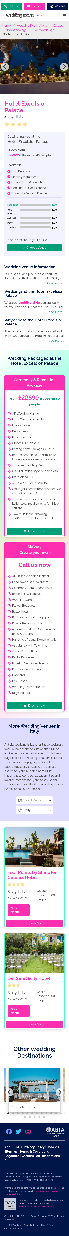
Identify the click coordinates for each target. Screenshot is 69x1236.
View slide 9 (46, 1113)
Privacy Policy (34, 1147)
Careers (28, 1156)
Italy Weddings (16, 30)
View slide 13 (25, 1117)
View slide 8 (42, 1113)
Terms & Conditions (34, 1151)
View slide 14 (30, 1117)
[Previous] (5, 67)
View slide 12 (61, 1113)
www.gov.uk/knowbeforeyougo (37, 1206)
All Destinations (48, 1156)
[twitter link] (19, 1132)
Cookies (53, 1147)
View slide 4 (23, 1113)
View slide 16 (39, 1117)
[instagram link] (28, 1132)
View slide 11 (56, 1113)
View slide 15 (35, 1117)
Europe (58, 25)
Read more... (56, 283)
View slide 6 (32, 1113)
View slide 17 (44, 1117)
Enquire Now (34, 923)
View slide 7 (37, 1113)
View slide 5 (27, 1113)
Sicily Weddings (43, 30)
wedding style (29, 302)
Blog (7, 1160)
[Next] (64, 67)
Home (6, 25)
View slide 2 (13, 1113)
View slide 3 (18, 1113)
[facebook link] (9, 1132)
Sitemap (10, 1151)
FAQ (19, 1147)
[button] (64, 15)
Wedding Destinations (32, 25)
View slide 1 (8, 1113)
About (9, 1147)
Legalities (12, 1156)
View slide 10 (51, 1113)
